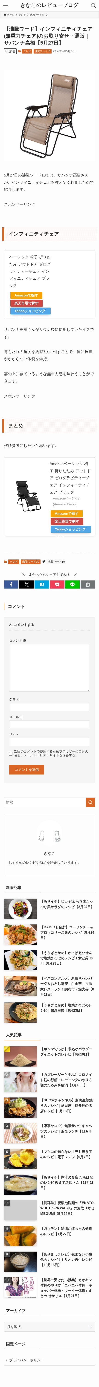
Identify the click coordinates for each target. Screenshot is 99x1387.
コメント (17, 640)
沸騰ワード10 (42, 51)
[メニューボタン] (5, 5)
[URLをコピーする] (88, 584)
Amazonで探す (26, 295)
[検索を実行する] (90, 802)
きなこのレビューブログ (49, 5)
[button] (11, 584)
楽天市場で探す (27, 303)
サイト (14, 734)
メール (16, 717)
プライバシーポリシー (26, 1360)
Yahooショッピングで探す (30, 311)
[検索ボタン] (93, 5)
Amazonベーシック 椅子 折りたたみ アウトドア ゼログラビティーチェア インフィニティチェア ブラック (70, 478)
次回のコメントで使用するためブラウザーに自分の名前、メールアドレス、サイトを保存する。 (51, 753)
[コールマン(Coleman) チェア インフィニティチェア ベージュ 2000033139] (49, 160)
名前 (14, 699)
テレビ (27, 51)
